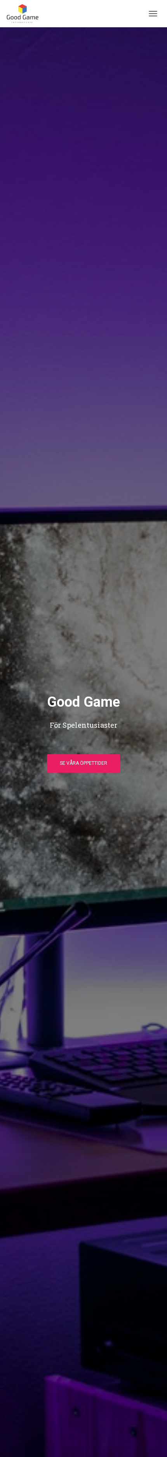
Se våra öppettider (83, 763)
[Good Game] (25, 13)
